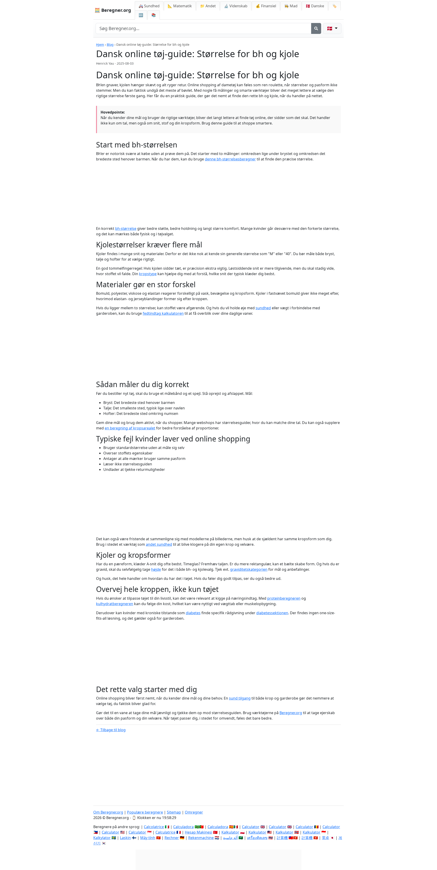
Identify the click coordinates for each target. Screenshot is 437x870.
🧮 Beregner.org (112, 10)
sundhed (263, 307)
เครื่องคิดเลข (257, 837)
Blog (110, 44)
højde (156, 569)
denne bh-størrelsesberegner (230, 159)
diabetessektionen (272, 612)
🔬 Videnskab (235, 5)
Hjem (100, 44)
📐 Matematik (180, 5)
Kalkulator (230, 832)
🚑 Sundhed (149, 5)
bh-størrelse (125, 228)
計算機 (282, 837)
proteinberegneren (283, 598)
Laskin (125, 837)
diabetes (193, 612)
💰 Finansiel (266, 5)
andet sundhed (159, 544)
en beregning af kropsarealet (130, 428)
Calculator (250, 826)
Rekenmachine (201, 837)
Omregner (194, 812)
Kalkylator (102, 837)
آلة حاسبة (230, 837)
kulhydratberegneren (114, 603)
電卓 (325, 837)
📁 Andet (208, 5)
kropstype (148, 273)
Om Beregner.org (108, 812)
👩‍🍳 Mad (290, 5)
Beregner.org (290, 712)
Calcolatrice (154, 826)
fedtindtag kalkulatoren (163, 313)
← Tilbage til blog (111, 729)
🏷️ (334, 5)
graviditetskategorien (248, 569)
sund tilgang (240, 698)
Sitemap (174, 812)
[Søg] (316, 28)
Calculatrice (165, 832)
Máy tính (147, 837)
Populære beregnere (145, 812)
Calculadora (183, 826)
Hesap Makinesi (198, 832)
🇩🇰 (315, 5)
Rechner (172, 837)
